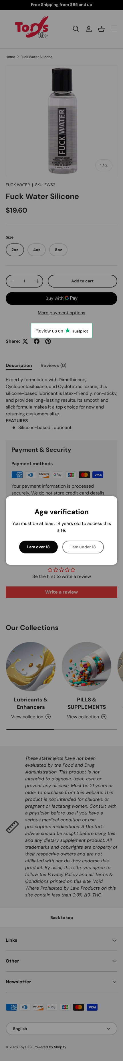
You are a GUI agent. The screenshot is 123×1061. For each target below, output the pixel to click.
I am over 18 (38, 546)
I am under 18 (83, 546)
